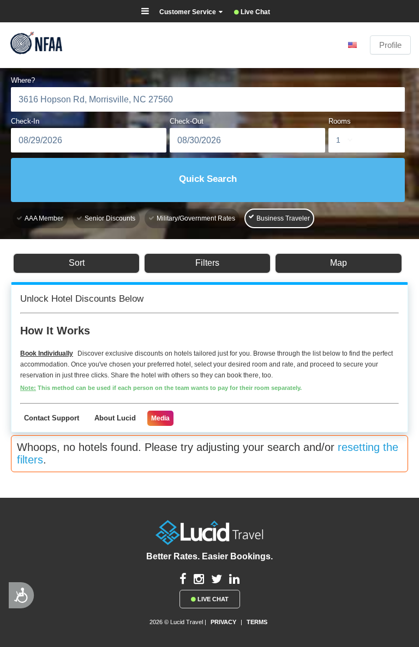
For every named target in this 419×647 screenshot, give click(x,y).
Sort (77, 262)
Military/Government (196, 218)
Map (338, 262)
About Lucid (115, 418)
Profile (390, 45)
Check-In (25, 121)
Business (283, 218)
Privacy (223, 622)
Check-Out (186, 121)
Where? (23, 80)
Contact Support (51, 418)
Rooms (339, 121)
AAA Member (44, 218)
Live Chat (212, 599)
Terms (257, 622)
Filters (207, 262)
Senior (110, 218)
